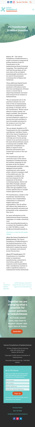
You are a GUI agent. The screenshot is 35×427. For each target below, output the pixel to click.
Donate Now (17, 331)
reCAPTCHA (20, 397)
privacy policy (9, 399)
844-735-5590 (17, 411)
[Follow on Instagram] (17, 418)
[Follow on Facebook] (14, 418)
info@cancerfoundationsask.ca (17, 414)
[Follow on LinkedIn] (20, 418)
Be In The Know (12, 370)
